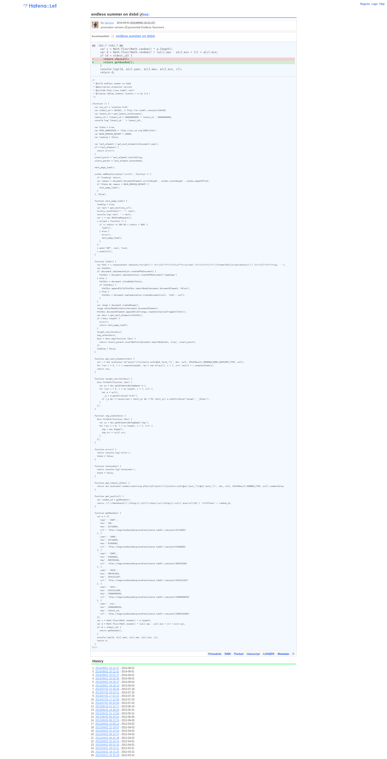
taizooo (109, 22)
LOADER (268, 653)
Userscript (253, 653)
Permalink (214, 653)
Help (382, 3)
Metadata (283, 653)
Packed (238, 653)
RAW (228, 653)
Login (374, 3)
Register (365, 3)
